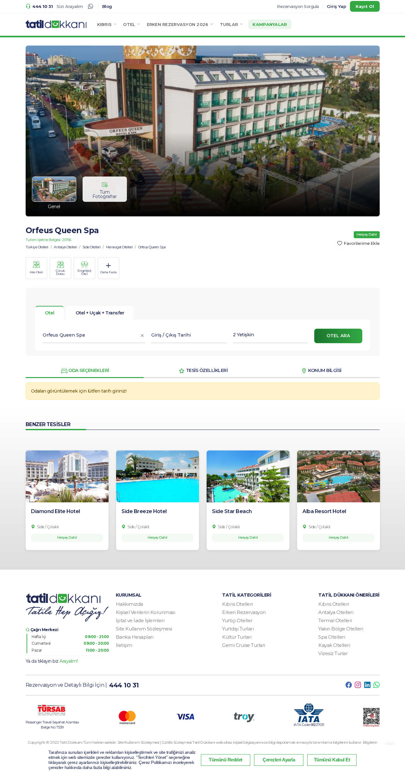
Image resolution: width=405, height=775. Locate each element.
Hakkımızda (129, 604)
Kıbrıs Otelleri (237, 604)
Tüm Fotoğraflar (104, 194)
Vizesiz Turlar (332, 653)
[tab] (100, 313)
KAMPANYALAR (269, 24)
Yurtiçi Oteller (237, 620)
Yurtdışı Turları (237, 629)
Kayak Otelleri (334, 645)
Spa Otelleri (331, 637)
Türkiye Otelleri (37, 247)
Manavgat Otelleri (119, 247)
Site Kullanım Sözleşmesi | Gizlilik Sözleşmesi (155, 742)
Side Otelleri (92, 247)
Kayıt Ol (365, 6)
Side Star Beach (232, 511)
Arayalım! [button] (68, 661)
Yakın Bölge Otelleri (340, 629)
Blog (107, 6)
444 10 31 (42, 6)
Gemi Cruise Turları (243, 645)
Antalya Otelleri (65, 247)
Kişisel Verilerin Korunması (145, 612)
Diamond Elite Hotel (55, 511)
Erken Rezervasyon (244, 612)
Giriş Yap (336, 6)
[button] (107, 24)
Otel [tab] (49, 313)
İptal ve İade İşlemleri (140, 620)
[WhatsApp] (90, 6)
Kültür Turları (236, 637)
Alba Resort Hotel (324, 511)
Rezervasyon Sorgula (298, 6)
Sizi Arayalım (70, 6)
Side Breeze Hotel (144, 511)
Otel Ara (338, 335)
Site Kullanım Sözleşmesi (144, 629)
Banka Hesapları (134, 637)
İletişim (124, 645)
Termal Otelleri (335, 620)
